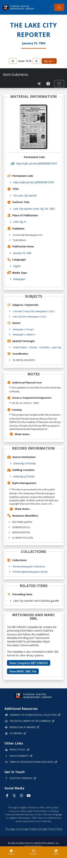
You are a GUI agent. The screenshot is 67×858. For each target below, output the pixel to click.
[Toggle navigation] (59, 7)
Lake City (56, 347)
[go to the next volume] (36, 61)
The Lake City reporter (25, 195)
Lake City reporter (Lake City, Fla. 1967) (34, 208)
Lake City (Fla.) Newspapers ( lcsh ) (29, 316)
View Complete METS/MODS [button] (28, 663)
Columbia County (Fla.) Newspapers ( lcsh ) (34, 311)
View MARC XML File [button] (22, 671)
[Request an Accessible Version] (49, 83)
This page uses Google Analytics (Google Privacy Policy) (33, 828)
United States (20, 347)
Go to (48, 61)
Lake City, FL (20, 221)
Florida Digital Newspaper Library (30, 571)
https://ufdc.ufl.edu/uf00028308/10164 (33, 182)
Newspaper (19, 279)
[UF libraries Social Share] (39, 83)
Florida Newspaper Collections (29, 566)
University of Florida (24, 463)
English (17, 266)
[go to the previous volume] (13, 61)
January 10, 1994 (22, 253)
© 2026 (33, 845)
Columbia (44, 347)
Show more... (23, 434)
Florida (33, 347)
